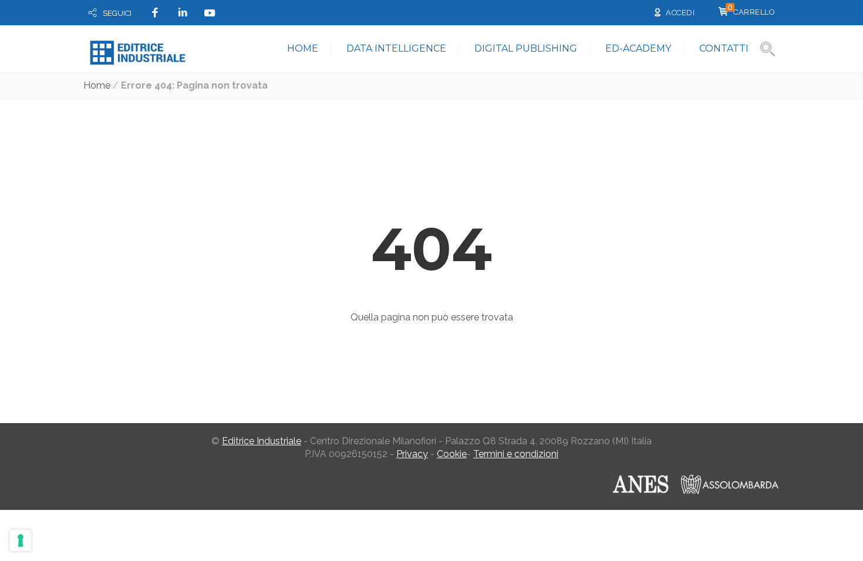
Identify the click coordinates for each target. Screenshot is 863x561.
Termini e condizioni (515, 453)
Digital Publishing (525, 48)
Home (302, 48)
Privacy (412, 453)
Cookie (452, 453)
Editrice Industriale (261, 441)
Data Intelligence (396, 48)
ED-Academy (638, 48)
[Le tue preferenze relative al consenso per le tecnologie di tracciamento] (20, 540)
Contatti (724, 48)
